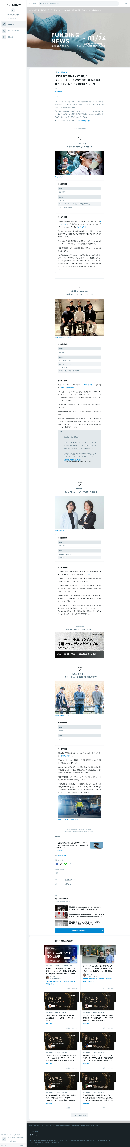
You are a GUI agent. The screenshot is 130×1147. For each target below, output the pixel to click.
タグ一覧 (33, 3)
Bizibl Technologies (67, 387)
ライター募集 (75, 1125)
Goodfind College (51, 1140)
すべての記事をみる (80, 1115)
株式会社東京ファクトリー (62, 715)
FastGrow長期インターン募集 (89, 1125)
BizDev (73, 981)
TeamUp (110, 1140)
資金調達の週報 (62, 72)
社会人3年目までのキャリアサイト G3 (66, 1140)
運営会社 (31, 1142)
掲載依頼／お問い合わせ (63, 1125)
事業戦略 (49, 981)
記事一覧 (36, 10)
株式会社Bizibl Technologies (63, 337)
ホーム (31, 10)
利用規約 (47, 1142)
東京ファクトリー (66, 756)
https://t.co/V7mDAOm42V (72, 459)
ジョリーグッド (81, 227)
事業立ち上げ (58, 981)
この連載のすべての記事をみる (79, 930)
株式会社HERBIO (59, 530)
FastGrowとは (50, 1125)
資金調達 (59, 91)
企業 (42, 1125)
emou (62, 227)
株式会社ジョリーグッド (61, 177)
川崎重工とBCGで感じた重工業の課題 (68, 819)
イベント (36, 1125)
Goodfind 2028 (42, 1140)
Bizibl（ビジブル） (89, 385)
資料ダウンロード (55, 1142)
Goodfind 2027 (33, 1140)
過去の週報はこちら (84, 121)
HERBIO (87, 574)
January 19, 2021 (87, 461)
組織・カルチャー (52, 984)
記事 (30, 1125)
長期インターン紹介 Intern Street (98, 1140)
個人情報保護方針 (39, 1142)
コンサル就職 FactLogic (83, 1140)
